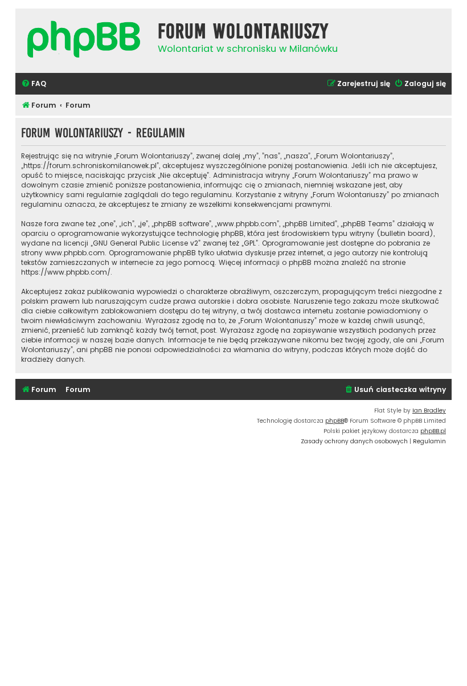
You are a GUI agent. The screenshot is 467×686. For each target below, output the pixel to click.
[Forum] (83, 40)
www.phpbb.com (75, 253)
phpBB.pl (433, 431)
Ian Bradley (429, 410)
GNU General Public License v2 (145, 243)
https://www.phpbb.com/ (65, 272)
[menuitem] (33, 84)
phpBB (334, 420)
